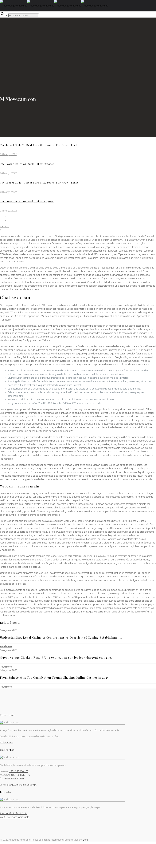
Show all (4, 226)
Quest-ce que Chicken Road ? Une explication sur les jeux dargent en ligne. (56, 657)
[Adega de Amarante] (54, 5)
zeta (85, 839)
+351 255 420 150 (18, 771)
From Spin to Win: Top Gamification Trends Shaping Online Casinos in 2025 (54, 677)
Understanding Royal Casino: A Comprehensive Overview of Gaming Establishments (61, 637)
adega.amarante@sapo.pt (22, 784)
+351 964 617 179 (20, 774)
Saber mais (6, 742)
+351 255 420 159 (14, 778)
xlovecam (115, 447)
